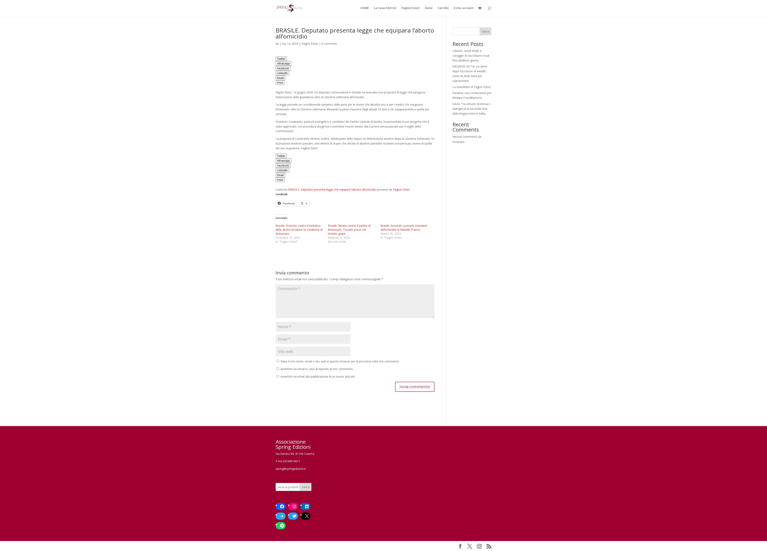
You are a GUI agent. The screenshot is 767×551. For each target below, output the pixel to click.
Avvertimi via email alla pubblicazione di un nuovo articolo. (317, 376)
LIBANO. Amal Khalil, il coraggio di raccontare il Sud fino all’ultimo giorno (470, 55)
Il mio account (464, 8)
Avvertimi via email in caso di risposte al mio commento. (316, 369)
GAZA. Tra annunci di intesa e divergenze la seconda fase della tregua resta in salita (471, 108)
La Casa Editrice (385, 8)
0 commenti (329, 44)
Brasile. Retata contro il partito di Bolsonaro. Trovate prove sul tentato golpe (349, 229)
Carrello (443, 8)
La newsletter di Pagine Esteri (471, 87)
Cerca (485, 31)
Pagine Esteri (410, 8)
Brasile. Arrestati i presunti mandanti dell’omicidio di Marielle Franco (404, 227)
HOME (365, 8)
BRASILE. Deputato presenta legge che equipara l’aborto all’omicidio (332, 189)
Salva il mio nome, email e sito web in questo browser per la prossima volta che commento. (339, 361)
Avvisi (428, 8)
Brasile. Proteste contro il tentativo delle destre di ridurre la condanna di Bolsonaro (299, 229)
